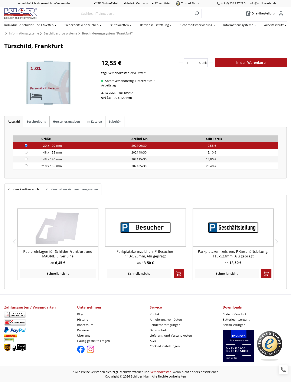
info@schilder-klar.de (263, 3)
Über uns (83, 335)
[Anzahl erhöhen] (211, 62)
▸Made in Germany (136, 3)
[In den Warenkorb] (179, 273)
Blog (80, 314)
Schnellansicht (58, 273)
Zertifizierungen (234, 325)
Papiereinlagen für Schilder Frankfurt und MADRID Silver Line (57, 253)
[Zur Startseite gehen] (20, 13)
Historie (82, 319)
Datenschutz (159, 330)
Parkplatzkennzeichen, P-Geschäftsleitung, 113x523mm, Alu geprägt (233, 253)
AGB (153, 341)
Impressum (85, 325)
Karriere (83, 330)
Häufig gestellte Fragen (93, 341)
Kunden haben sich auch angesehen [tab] (72, 189)
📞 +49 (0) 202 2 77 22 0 (230, 3)
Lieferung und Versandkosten (171, 335)
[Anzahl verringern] (181, 62)
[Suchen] (197, 13)
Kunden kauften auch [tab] (23, 189)
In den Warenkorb (251, 62)
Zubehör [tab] (115, 121)
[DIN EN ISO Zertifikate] (239, 348)
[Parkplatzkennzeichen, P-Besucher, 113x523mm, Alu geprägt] (145, 227)
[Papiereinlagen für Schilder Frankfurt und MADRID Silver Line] (58, 227)
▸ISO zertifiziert (161, 3)
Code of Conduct (234, 314)
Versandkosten (160, 372)
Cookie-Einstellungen (165, 346)
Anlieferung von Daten (166, 319)
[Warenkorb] (285, 11)
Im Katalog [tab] (94, 121)
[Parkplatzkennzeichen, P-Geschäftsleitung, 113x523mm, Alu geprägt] (233, 227)
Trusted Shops (190, 3)
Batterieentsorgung (236, 319)
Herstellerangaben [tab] (66, 121)
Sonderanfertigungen (165, 325)
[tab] (13, 121)
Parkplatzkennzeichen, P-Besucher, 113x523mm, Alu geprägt (145, 253)
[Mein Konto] (281, 13)
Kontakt (155, 314)
